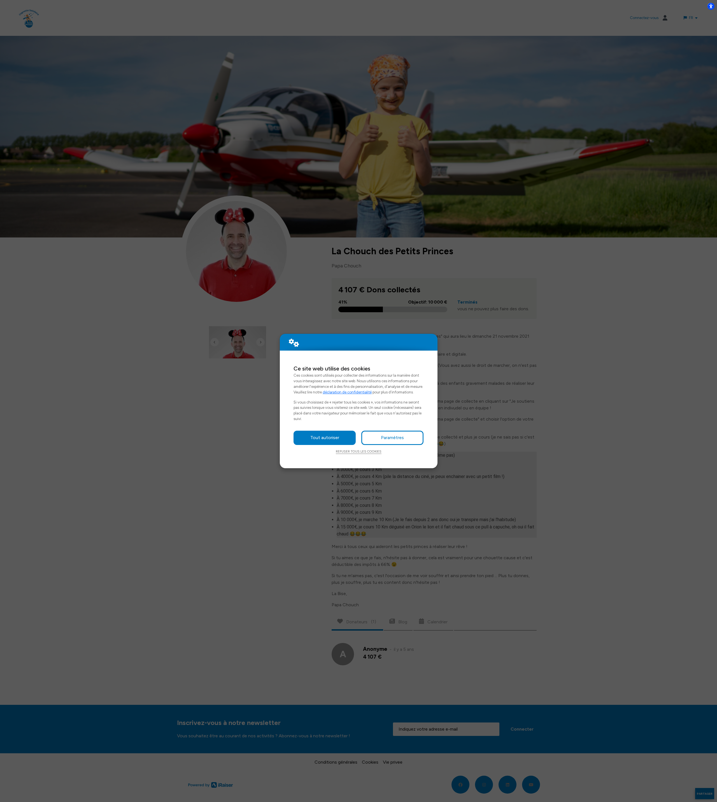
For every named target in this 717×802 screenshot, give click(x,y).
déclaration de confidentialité (347, 392)
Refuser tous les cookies (358, 451)
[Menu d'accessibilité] (710, 6)
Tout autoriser (324, 437)
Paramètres (392, 437)
